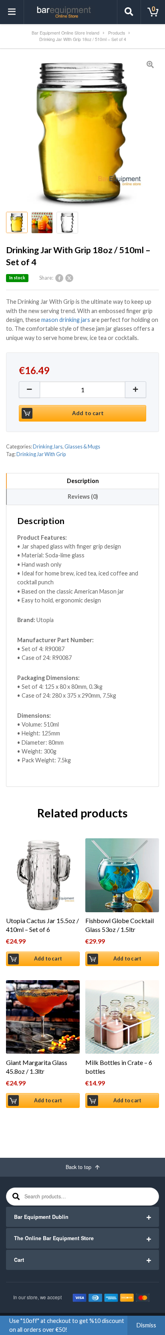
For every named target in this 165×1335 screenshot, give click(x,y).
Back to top (79, 1167)
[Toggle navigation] (12, 12)
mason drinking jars (65, 319)
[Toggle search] (129, 12)
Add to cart (88, 413)
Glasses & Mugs (82, 447)
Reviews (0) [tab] (83, 496)
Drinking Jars (47, 447)
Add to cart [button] (48, 959)
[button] (136, 389)
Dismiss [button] (146, 1325)
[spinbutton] (82, 389)
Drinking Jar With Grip (41, 454)
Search (15, 1196)
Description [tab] (83, 480)
